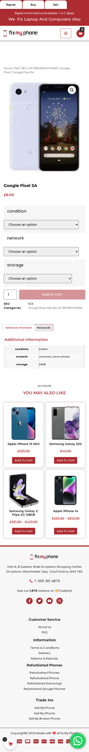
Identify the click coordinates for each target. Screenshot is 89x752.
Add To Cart (23, 460)
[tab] (19, 327)
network (15, 238)
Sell (17, 68)
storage (15, 265)
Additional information (18, 327)
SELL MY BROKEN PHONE (39, 68)
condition (16, 211)
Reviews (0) (43, 327)
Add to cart (52, 294)
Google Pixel (36, 308)
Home (8, 68)
